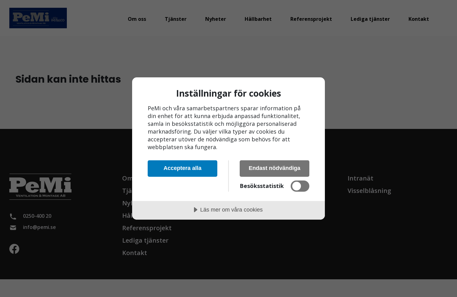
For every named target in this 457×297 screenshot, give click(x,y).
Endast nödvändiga (274, 168)
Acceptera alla (182, 168)
